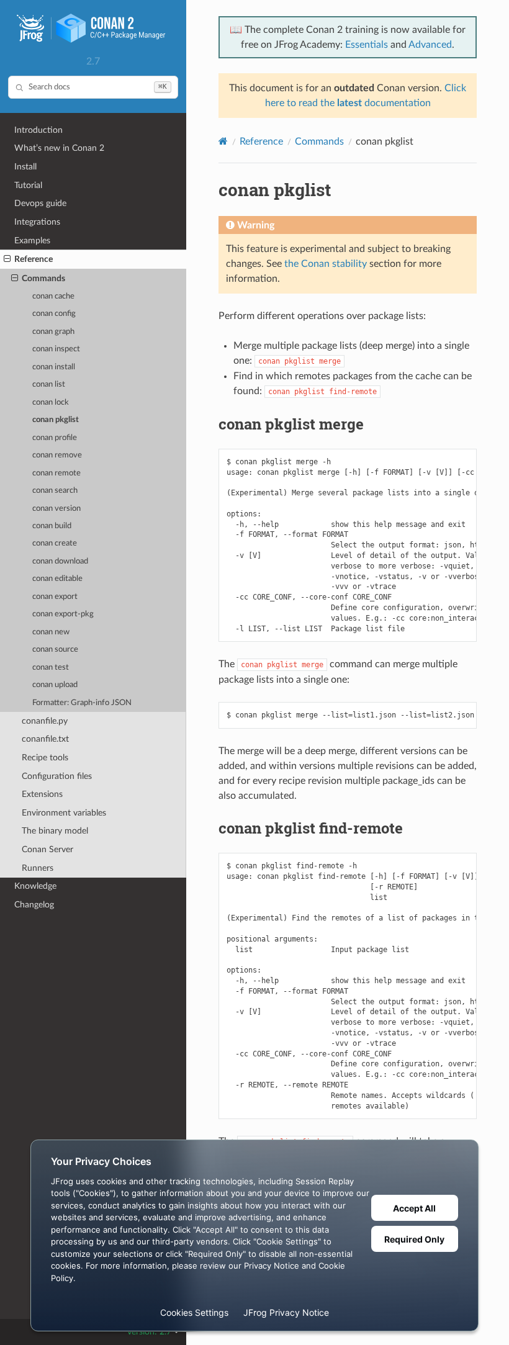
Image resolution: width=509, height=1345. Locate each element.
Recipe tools (45, 757)
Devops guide (40, 203)
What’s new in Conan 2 (59, 148)
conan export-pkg (63, 614)
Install (25, 166)
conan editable (57, 579)
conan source (55, 650)
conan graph (53, 332)
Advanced (430, 45)
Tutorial (28, 185)
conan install (53, 367)
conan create (54, 543)
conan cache (53, 296)
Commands (43, 278)
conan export (55, 597)
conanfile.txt (45, 739)
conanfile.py (45, 721)
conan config (54, 314)
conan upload (55, 685)
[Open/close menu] (7, 259)
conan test (50, 668)
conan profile (54, 438)
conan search (55, 491)
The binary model (55, 830)
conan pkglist (55, 420)
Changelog (34, 904)
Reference (33, 259)
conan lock (50, 402)
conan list (48, 384)
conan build (51, 526)
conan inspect (56, 349)
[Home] (223, 141)
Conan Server (47, 849)
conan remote (56, 473)
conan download (60, 561)
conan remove (57, 455)
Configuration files (57, 776)
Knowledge (35, 886)
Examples (32, 240)
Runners (37, 868)
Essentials (366, 45)
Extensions (42, 794)
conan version (56, 509)
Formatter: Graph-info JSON (82, 703)
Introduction (38, 130)
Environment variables (64, 812)
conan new (51, 632)
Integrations (37, 222)
